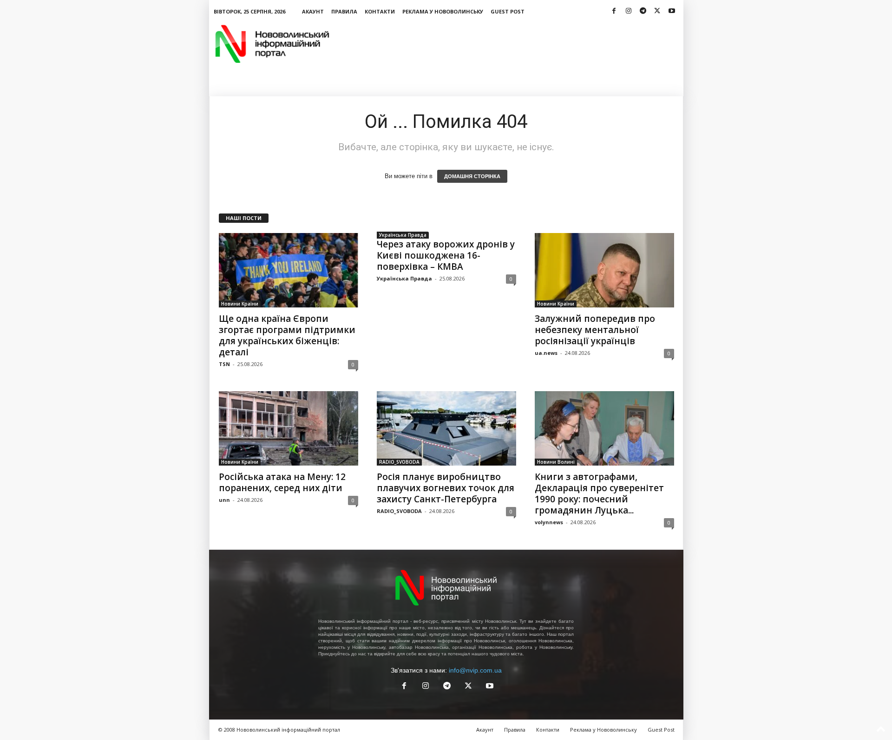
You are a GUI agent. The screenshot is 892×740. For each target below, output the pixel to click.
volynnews (549, 522)
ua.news (546, 352)
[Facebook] (614, 11)
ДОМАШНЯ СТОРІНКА (472, 176)
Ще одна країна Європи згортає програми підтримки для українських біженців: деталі (287, 335)
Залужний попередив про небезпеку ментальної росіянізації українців (595, 330)
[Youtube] (671, 11)
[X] (657, 11)
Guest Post (508, 11)
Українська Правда (402, 235)
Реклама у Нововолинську (442, 11)
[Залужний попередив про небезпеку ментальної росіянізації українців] (604, 270)
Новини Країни (239, 303)
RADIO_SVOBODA (399, 462)
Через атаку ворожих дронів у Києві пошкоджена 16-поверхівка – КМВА (446, 255)
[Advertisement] (514, 44)
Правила (344, 11)
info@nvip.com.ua (475, 670)
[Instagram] (628, 11)
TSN (224, 363)
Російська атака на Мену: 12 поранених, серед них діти (282, 482)
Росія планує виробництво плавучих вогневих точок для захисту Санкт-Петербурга (445, 488)
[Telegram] (643, 11)
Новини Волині (556, 462)
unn (224, 499)
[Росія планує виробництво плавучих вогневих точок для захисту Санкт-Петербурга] (446, 428)
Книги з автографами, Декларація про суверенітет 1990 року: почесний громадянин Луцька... (599, 493)
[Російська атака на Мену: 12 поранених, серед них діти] (288, 428)
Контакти (380, 11)
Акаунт (313, 11)
